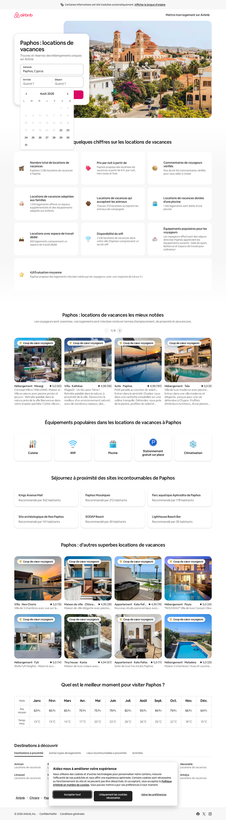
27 (47, 137)
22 (60, 130)
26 (40, 137)
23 (67, 130)
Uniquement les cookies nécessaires (113, 796)
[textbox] (36, 83)
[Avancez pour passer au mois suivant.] (67, 94)
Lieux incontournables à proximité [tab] (106, 753)
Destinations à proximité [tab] (28, 753)
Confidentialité (48, 814)
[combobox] (52, 71)
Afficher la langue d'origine (150, 4)
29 (60, 137)
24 (26, 137)
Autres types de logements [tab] (65, 753)
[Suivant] (120, 330)
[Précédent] (106, 330)
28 (54, 137)
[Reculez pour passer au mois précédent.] (26, 94)
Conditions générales (72, 814)
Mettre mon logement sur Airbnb (188, 15)
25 (33, 137)
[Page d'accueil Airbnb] (23, 15)
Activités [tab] (137, 753)
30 (67, 137)
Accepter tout (72, 794)
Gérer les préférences (153, 794)
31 (26, 144)
